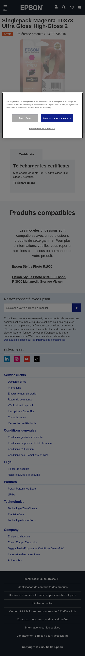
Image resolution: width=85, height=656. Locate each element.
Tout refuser (25, 118)
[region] (42, 115)
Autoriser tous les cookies (57, 118)
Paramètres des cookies (42, 128)
